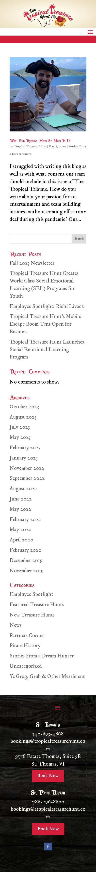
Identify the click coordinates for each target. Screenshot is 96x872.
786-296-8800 (48, 801)
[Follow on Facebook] (48, 846)
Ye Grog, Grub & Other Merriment (47, 676)
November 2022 (27, 468)
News (15, 625)
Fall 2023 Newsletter (32, 263)
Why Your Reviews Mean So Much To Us (40, 141)
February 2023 (25, 447)
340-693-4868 (48, 734)
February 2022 (25, 519)
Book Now (48, 776)
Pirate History (25, 645)
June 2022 (21, 499)
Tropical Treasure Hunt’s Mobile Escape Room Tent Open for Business (45, 324)
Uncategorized (26, 666)
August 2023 (23, 417)
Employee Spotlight (31, 594)
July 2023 (20, 427)
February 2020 (25, 550)
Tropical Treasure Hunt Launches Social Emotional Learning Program (47, 349)
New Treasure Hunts (32, 615)
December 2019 (26, 560)
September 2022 (27, 478)
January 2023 (24, 458)
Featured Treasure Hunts (37, 604)
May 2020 (21, 529)
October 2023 (24, 406)
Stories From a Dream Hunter (42, 656)
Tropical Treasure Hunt (30, 146)
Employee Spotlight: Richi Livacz (47, 306)
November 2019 (27, 570)
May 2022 (20, 509)
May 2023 (20, 437)
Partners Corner (27, 635)
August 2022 (23, 488)
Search (79, 238)
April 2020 (21, 540)
